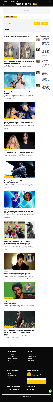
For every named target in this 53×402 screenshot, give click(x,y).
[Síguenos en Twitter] (28, 389)
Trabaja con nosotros (13, 360)
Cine (42, 67)
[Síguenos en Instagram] (35, 389)
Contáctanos (11, 354)
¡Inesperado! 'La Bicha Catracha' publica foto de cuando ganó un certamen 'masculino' (45, 52)
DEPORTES (31, 360)
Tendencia (44, 90)
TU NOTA (5, 1)
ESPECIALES (31, 365)
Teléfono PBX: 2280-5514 (14, 358)
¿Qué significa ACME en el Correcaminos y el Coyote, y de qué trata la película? (45, 63)
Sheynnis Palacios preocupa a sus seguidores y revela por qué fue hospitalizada (45, 87)
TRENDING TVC (32, 356)
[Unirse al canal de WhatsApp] (50, 391)
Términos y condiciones (13, 365)
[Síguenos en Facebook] (33, 389)
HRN (17, 1)
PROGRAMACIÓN (32, 362)
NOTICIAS (30, 358)
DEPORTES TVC (12, 1)
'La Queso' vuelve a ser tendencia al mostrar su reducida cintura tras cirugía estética (45, 75)
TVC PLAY (30, 354)
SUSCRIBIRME (36, 382)
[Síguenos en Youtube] (30, 389)
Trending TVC (8, 57)
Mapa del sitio (11, 356)
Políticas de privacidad (13, 367)
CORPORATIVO (32, 367)
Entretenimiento (45, 44)
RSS (9, 362)
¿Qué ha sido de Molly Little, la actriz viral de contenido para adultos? (45, 41)
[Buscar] (49, 4)
